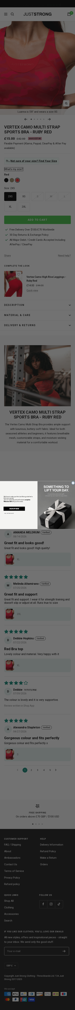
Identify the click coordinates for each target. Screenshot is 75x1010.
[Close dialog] (73, 483)
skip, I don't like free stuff (9, 513)
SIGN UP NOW (14, 508)
